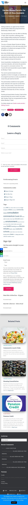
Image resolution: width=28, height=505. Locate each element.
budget (21, 207)
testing (4, 234)
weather (9, 236)
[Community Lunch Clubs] (14, 335)
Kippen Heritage (9, 191)
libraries (22, 226)
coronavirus (8, 216)
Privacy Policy (14, 273)
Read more (11, 390)
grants (18, 224)
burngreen (5, 209)
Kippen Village (9, 197)
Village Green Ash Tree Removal (15, 467)
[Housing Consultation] (14, 368)
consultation (13, 212)
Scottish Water (12, 231)
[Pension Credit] (14, 403)
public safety (12, 229)
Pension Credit (8, 416)
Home (5, 490)
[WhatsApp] (1, 254)
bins (15, 207)
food (21, 221)
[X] (1, 251)
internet (17, 226)
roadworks (19, 229)
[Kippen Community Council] (6, 2)
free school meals (12, 224)
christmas (14, 209)
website (12, 236)
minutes (6, 229)
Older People (6, 413)
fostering (6, 224)
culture (23, 216)
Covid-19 (18, 216)
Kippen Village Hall (10, 199)
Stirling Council (19, 109)
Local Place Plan (11, 448)
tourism (8, 234)
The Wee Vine (9, 194)
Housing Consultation (11, 381)
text (6, 265)
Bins (20, 494)
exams (18, 221)
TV (14, 234)
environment (11, 221)
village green (18, 234)
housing (13, 226)
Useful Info (14, 490)
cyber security (6, 218)
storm (16, 231)
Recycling (10, 109)
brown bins (18, 207)
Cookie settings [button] (20, 500)
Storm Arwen (20, 231)
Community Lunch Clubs (12, 348)
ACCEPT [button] (14, 502)
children (10, 209)
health (9, 226)
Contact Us (12, 494)
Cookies (3, 481)
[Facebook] (1, 249)
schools (6, 232)
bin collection (11, 207)
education (17, 218)
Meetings (23, 490)
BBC (7, 207)
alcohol (4, 207)
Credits (2, 475)
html (6, 262)
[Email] (1, 256)
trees (12, 234)
